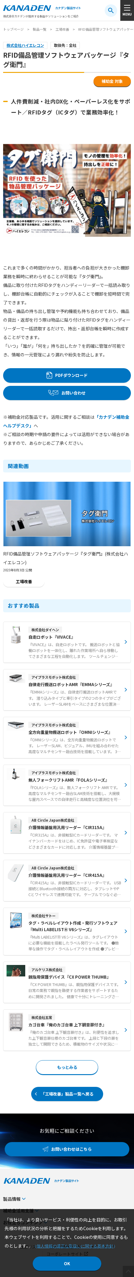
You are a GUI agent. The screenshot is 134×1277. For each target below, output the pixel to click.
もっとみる (67, 1067)
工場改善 (62, 29)
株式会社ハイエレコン (25, 45)
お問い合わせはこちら (71, 1149)
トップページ (13, 29)
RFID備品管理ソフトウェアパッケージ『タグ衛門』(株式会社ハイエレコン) (65, 558)
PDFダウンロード (71, 375)
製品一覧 (39, 29)
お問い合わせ (73, 393)
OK (67, 1263)
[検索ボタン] (111, 10)
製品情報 (12, 1199)
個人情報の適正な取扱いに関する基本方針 (74, 1246)
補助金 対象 (112, 81)
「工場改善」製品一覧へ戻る (67, 1094)
